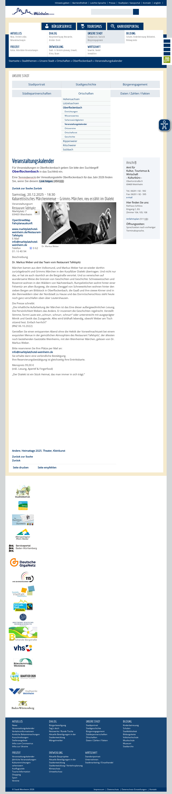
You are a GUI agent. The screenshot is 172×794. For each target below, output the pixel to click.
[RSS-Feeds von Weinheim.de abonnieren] (167, 53)
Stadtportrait (36, 84)
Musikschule (129, 740)
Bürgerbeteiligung (57, 725)
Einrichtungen (71, 111)
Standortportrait (92, 756)
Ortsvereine (70, 128)
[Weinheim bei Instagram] (167, 45)
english (157, 2)
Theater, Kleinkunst (54, 450)
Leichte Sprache (98, 2)
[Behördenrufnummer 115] (86, 577)
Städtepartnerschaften (36, 93)
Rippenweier (70, 141)
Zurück (38, 188)
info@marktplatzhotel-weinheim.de (25, 243)
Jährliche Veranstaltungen (24, 759)
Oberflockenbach (83, 60)
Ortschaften (63, 60)
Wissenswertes (72, 115)
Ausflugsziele (18, 768)
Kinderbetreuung (131, 725)
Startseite (14, 60)
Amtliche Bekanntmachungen (26, 734)
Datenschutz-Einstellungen (134, 789)
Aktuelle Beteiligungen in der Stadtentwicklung (62, 736)
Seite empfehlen (47, 467)
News (14, 725)
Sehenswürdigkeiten (74, 119)
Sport (14, 777)
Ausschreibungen (20, 737)
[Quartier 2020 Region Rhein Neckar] (86, 677)
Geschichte (70, 136)
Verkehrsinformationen (23, 731)
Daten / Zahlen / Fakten (135, 93)
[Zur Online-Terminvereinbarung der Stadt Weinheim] (167, 60)
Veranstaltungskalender (76, 124)
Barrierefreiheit (79, 2)
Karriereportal (128, 26)
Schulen (126, 728)
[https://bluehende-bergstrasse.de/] (86, 634)
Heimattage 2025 (32, 450)
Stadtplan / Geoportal (129, 2)
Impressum (99, 789)
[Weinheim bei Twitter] (167, 49)
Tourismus (94, 26)
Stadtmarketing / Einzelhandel (99, 762)
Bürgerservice (62, 26)
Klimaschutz (54, 768)
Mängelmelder (56, 740)
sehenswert (17, 765)
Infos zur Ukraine (20, 746)
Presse (112, 2)
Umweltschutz (55, 771)
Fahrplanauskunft (22, 223)
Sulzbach (68, 149)
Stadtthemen (27, 26)
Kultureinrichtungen (21, 762)
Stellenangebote (19, 740)
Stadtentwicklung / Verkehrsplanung (66, 765)
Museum (127, 743)
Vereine (15, 780)
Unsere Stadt (96, 36)
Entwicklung (63, 50)
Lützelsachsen (71, 103)
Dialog (61, 36)
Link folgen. (46, 181)
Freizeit (24, 48)
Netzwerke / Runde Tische (61, 731)
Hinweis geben (62, 2)
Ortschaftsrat (71, 132)
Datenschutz (113, 789)
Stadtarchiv (128, 746)
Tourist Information (21, 771)
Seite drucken (21, 467)
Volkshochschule (130, 737)
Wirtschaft (94, 50)
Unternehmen (91, 759)
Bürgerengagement (135, 84)
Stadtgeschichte (86, 84)
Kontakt (147, 2)
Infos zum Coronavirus (22, 743)
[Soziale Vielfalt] (86, 591)
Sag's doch (54, 728)
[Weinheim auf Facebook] (167, 41)
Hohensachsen (71, 99)
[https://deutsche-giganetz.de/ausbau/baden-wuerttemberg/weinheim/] (86, 563)
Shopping (16, 774)
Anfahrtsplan (132, 218)
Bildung (140, 36)
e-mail (129, 197)
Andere (16, 450)
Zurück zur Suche (22, 188)
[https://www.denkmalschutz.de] (86, 620)
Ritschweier (69, 145)
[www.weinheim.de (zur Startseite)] (33, 14)
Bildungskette (129, 734)
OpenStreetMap (21, 220)
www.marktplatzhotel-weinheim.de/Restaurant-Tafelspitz (26, 232)
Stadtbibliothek (130, 731)
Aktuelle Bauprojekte (59, 756)
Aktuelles (18, 36)
